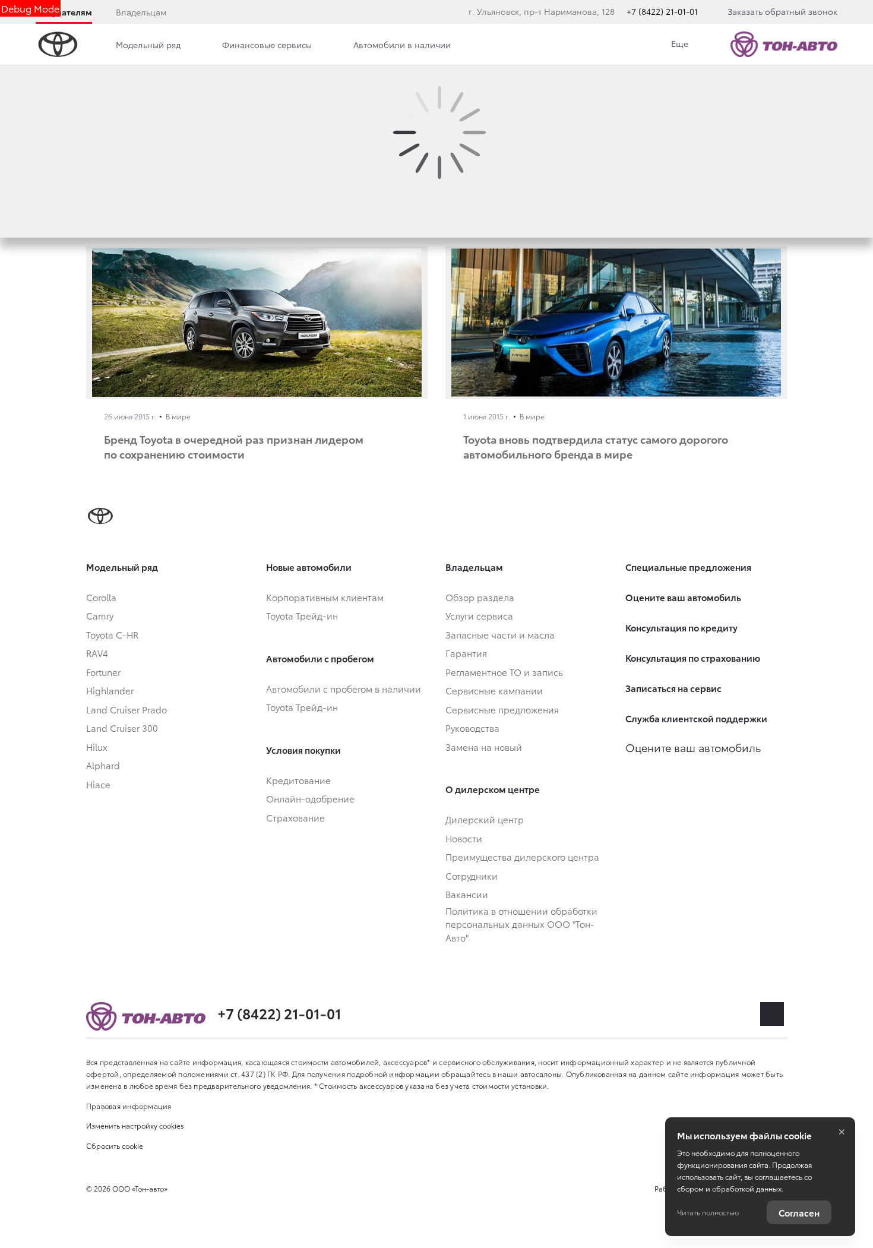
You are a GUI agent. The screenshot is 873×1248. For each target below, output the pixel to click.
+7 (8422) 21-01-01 (662, 11)
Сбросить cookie (114, 1145)
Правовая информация (129, 1106)
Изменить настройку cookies (135, 1125)
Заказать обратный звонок (782, 11)
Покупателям (64, 12)
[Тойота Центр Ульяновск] (783, 44)
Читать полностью (708, 1212)
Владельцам (141, 12)
